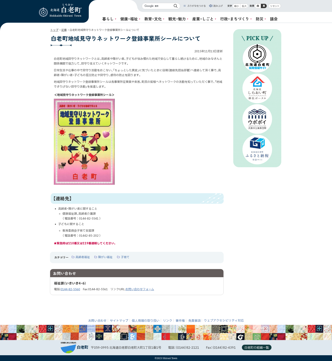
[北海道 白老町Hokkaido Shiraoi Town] (60, 10)
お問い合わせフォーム (139, 289)
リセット (274, 6)
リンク (167, 320)
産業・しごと (203, 19)
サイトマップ (119, 320)
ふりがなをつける (196, 6)
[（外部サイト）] (257, 58)
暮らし (108, 19)
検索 (175, 6)
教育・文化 (153, 19)
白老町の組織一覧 (256, 347)
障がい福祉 (105, 257)
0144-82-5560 (70, 289)
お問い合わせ (97, 320)
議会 (274, 19)
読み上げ (218, 6)
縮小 (236, 6)
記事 (64, 30)
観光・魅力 (177, 19)
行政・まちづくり (234, 19)
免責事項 (194, 320)
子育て (125, 257)
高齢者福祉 (83, 257)
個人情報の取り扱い (145, 320)
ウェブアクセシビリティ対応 (224, 320)
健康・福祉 (129, 19)
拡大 (244, 6)
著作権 (180, 320)
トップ (54, 30)
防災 (259, 19)
